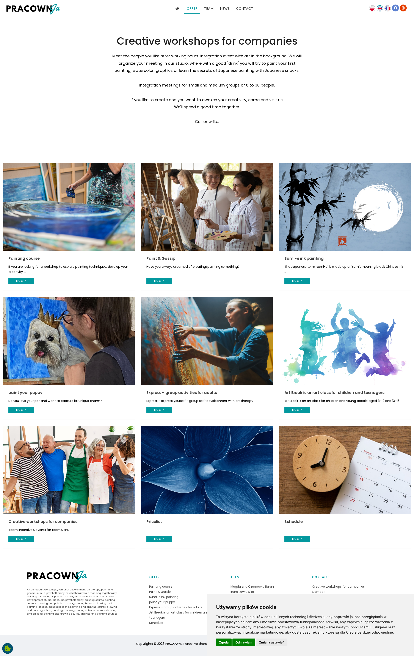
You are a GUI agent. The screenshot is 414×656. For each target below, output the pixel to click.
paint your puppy (25, 392)
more (20, 281)
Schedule (293, 521)
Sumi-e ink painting (304, 258)
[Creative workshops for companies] (69, 469)
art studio (108, 596)
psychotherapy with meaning (83, 593)
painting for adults (38, 596)
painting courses (63, 610)
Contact (320, 577)
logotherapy (109, 593)
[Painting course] (69, 207)
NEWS (225, 8)
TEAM (208, 8)
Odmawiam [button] (243, 642)
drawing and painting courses (99, 613)
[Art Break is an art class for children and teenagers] (345, 341)
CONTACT (244, 8)
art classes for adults (87, 596)
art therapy (93, 589)
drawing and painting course (55, 603)
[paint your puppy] (69, 341)
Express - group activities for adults (181, 392)
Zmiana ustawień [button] (271, 642)
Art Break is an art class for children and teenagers (334, 392)
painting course (94, 600)
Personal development (72, 589)
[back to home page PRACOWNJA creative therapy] (33, 11)
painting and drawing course (88, 607)
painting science (84, 610)
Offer (154, 577)
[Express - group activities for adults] (207, 341)
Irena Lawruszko (242, 592)
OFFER (192, 8)
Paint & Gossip (160, 258)
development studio (39, 600)
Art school (33, 589)
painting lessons (84, 603)
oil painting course (62, 596)
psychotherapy (55, 593)
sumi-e (40, 593)
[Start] (177, 9)
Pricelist (154, 521)
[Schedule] (345, 469)
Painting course (24, 258)
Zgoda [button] (224, 642)
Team (235, 577)
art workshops (48, 589)
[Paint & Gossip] (207, 207)
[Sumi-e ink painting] (345, 207)
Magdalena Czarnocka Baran (252, 586)
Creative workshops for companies (42, 521)
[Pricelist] (207, 469)
